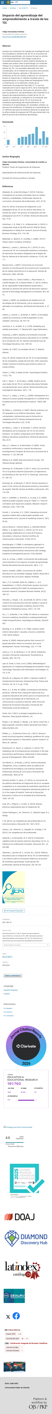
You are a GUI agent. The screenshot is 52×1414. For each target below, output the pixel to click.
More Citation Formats (12, 945)
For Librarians (9, 1016)
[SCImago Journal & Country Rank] (18, 1127)
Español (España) (11, 990)
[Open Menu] (2, 2)
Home (4, 8)
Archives (13, 8)
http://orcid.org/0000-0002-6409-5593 (14, 37)
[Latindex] (23, 1280)
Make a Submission (12, 976)
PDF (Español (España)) (14, 911)
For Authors (8, 1012)
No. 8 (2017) (23, 8)
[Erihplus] (14, 1302)
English (7, 994)
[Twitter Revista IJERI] (8, 1319)
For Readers (8, 1008)
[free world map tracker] (14, 1371)
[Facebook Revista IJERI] (16, 1319)
